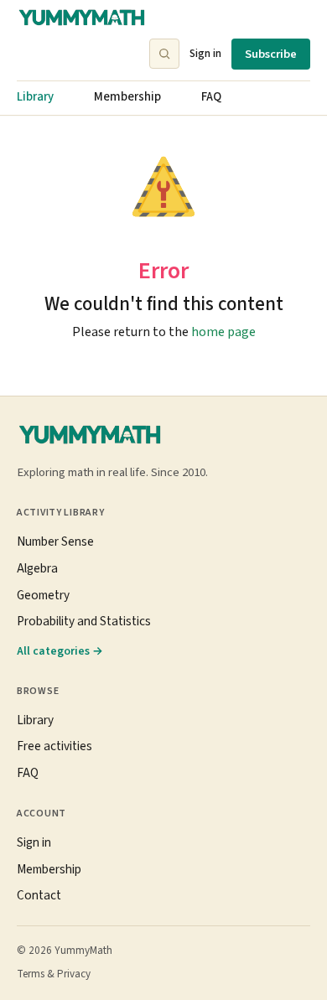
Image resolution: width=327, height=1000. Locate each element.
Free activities (54, 746)
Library (35, 97)
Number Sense (55, 541)
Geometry (43, 595)
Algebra (37, 568)
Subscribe (271, 54)
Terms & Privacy (54, 974)
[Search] (164, 54)
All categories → (60, 651)
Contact (39, 895)
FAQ (211, 97)
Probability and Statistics (84, 621)
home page (223, 332)
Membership (127, 97)
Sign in (205, 53)
